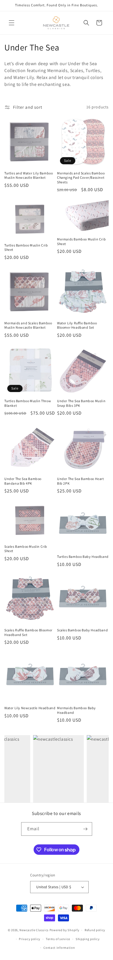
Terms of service (58, 939)
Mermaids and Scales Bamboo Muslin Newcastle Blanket (28, 325)
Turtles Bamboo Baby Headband (83, 556)
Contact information (59, 948)
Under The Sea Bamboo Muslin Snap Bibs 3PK (81, 403)
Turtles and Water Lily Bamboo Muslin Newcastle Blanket (28, 175)
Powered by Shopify (64, 930)
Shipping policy (88, 939)
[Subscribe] (85, 829)
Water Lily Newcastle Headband (29, 708)
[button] (11, 22)
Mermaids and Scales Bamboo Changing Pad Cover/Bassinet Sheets (81, 177)
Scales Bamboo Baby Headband (82, 630)
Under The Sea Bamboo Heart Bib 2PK (80, 481)
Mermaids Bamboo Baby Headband (76, 710)
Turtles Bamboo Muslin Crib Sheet (26, 247)
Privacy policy (29, 939)
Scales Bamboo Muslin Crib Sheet (25, 548)
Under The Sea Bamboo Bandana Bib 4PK (22, 481)
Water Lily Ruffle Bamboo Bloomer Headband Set (77, 325)
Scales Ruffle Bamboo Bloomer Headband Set (28, 632)
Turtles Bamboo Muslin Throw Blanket (27, 403)
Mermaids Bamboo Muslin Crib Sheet (81, 241)
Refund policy (95, 930)
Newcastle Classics (34, 930)
